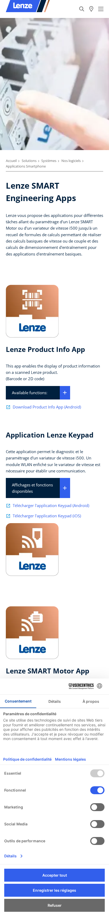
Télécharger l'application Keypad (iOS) (47, 515)
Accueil (11, 160)
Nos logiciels (71, 160)
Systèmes (48, 160)
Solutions (29, 160)
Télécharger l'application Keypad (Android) (51, 505)
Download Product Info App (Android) (47, 407)
